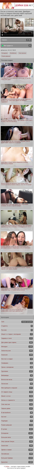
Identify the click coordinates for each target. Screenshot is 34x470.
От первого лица (16, 392)
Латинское (16, 383)
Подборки (16, 421)
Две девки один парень (16, 342)
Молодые (16, 346)
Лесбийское (13, 53)
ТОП (16, 322)
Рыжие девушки (6, 56)
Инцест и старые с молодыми (16, 334)
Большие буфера (16, 458)
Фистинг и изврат (16, 359)
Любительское (16, 350)
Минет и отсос (16, 396)
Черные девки (16, 408)
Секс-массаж (22, 53)
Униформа (16, 363)
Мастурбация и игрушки (16, 388)
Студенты (16, 326)
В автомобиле (16, 412)
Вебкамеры (16, 375)
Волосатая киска (16, 379)
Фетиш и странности (16, 400)
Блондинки (5, 53)
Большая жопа (16, 437)
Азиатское (16, 445)
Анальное (16, 355)
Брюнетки (16, 462)
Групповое (16, 371)
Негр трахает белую (16, 441)
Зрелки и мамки (16, 450)
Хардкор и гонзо (16, 338)
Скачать (16, 40)
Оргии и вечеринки (16, 367)
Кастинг (16, 417)
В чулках (16, 429)
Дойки (7, 466)
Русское (16, 330)
